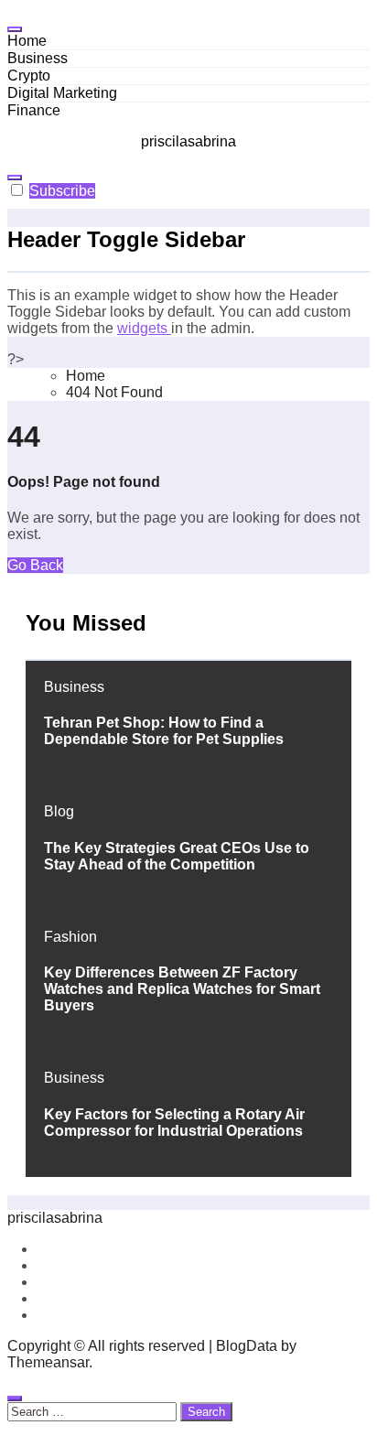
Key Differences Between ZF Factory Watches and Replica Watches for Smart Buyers (182, 989)
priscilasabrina (188, 141)
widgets (144, 328)
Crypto (28, 75)
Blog (59, 811)
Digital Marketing (62, 93)
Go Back (35, 565)
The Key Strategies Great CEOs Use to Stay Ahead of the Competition (176, 856)
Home (27, 41)
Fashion (70, 937)
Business (37, 58)
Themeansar (48, 1362)
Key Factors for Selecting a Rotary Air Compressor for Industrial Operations (174, 1123)
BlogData (246, 1346)
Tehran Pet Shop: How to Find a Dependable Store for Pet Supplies (164, 731)
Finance (33, 110)
